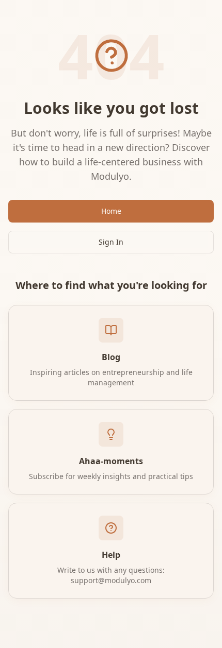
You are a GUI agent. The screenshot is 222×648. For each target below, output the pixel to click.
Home (111, 211)
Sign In (111, 242)
